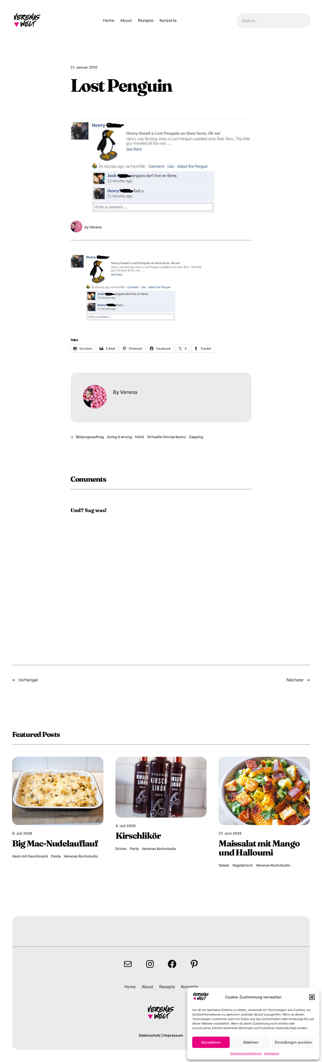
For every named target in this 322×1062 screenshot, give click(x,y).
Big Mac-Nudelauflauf (55, 843)
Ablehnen (250, 1042)
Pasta (56, 856)
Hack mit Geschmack (30, 856)
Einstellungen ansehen (293, 1042)
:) (71, 437)
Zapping (196, 437)
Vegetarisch (242, 865)
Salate (224, 865)
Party (134, 848)
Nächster (295, 679)
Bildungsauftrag (90, 437)
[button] (311, 997)
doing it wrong (119, 437)
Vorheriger (28, 679)
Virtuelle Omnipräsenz (166, 437)
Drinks (121, 848)
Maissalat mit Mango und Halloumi (259, 848)
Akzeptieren (211, 1042)
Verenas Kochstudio (81, 856)
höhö (139, 437)
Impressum (271, 1053)
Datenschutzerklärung (246, 1053)
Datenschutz (150, 1035)
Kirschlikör (138, 835)
